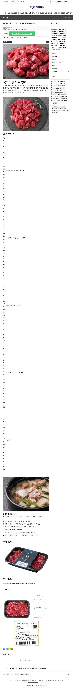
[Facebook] (4, 649)
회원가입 (54, 2)
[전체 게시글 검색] (69, 13)
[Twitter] (7, 649)
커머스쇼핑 (21, 13)
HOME (5, 13)
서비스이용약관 (6, 674)
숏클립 (55, 13)
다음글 (10, 41)
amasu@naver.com (33, 682)
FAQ (68, 674)
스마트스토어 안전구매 (22, 34)
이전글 (5, 41)
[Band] (12, 649)
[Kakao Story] (9, 649)
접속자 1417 (21, 2)
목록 (47, 41)
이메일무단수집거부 (24, 674)
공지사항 (34, 13)
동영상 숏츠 (28, 13)
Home (60, 18)
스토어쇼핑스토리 (12, 13)
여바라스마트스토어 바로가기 (45, 13)
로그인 (59, 2)
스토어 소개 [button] (54, 71)
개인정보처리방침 (15, 674)
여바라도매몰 (61, 13)
